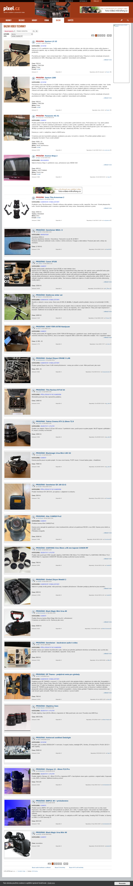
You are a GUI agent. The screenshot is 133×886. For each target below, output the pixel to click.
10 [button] (108, 35)
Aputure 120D (46, 78)
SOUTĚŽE (70, 20)
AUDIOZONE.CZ (38, 1)
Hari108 (39, 231)
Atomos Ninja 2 (46, 156)
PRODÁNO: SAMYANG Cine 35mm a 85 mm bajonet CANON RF (62, 548)
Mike (39, 644)
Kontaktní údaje (21, 871)
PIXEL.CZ (96, 1)
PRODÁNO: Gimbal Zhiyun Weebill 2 (51, 580)
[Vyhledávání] (128, 20)
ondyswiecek (41, 199)
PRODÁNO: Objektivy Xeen (47, 706)
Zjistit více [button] (51, 883)
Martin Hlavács (41, 707)
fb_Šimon (40, 263)
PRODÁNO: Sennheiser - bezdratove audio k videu (57, 643)
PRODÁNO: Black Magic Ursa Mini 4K (51, 832)
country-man (40, 117)
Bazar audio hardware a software (41, 867)
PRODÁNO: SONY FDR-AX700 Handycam (53, 327)
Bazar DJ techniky (60, 867)
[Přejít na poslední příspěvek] (111, 72)
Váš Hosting (35, 871)
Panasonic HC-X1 (47, 116)
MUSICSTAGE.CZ (54, 1)
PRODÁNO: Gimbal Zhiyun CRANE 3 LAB (53, 358)
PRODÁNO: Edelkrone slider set (49, 295)
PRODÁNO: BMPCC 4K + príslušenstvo (52, 801)
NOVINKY (8, 20)
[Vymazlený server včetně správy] (121, 25)
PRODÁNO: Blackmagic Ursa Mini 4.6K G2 (53, 453)
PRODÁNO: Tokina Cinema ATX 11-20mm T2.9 (55, 421)
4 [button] (102, 35)
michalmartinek (41, 771)
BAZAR (58, 20)
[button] (92, 35)
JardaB (39, 549)
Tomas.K (40, 296)
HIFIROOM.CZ (83, 1)
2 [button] (54, 863)
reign (39, 157)
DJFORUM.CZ (69, 1)
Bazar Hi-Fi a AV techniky (76, 867)
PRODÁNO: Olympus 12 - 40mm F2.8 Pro (53, 769)
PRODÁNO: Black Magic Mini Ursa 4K (51, 611)
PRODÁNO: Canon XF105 (46, 262)
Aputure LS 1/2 (46, 41)
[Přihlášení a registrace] (121, 20)
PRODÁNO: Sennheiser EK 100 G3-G (51, 485)
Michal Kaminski (41, 613)
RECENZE (22, 20)
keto (39, 676)
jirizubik (39, 834)
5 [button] (104, 35)
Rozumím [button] (122, 883)
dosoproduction (41, 360)
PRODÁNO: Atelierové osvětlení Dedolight (53, 738)
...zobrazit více (107, 60)
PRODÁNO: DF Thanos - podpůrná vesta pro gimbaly (58, 674)
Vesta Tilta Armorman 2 (50, 197)
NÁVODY (34, 20)
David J (39, 43)
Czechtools (40, 518)
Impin (39, 739)
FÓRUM (46, 20)
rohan (39, 328)
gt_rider (39, 391)
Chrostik (39, 486)
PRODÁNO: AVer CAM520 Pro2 (48, 516)
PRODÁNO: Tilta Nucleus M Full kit (50, 390)
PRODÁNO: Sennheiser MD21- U (49, 230)
